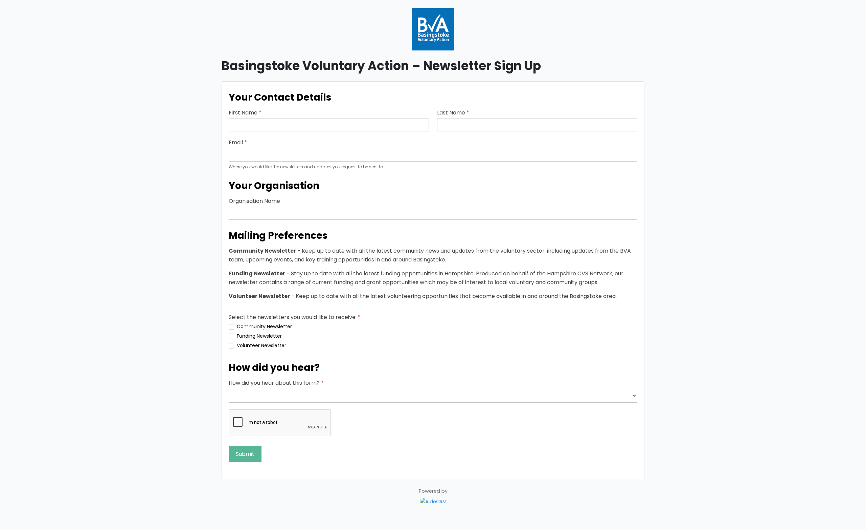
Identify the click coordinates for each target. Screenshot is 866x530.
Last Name (453, 112)
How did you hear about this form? (276, 383)
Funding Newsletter (258, 336)
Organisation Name (254, 201)
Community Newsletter (263, 326)
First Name (245, 112)
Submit (245, 454)
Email (238, 142)
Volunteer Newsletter (260, 345)
